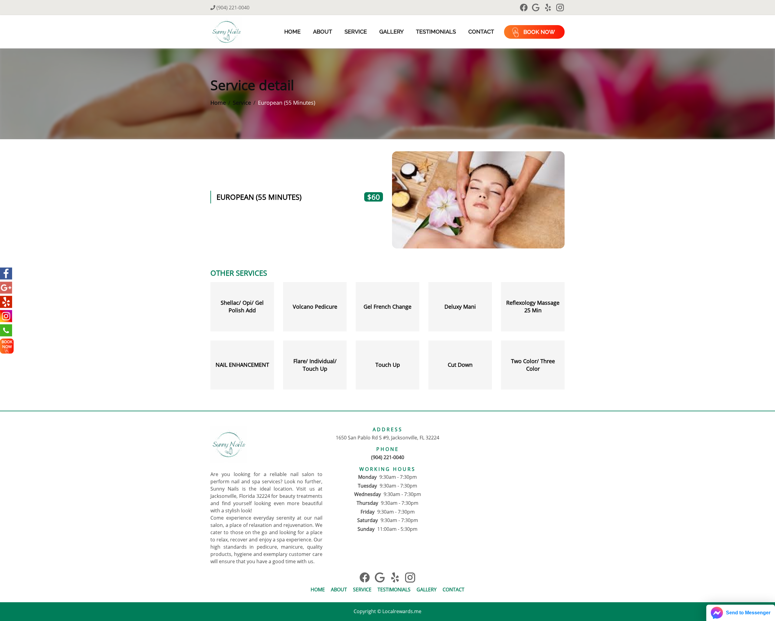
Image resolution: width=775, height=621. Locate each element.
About (322, 31)
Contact (481, 31)
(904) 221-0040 (232, 7)
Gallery (391, 31)
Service (356, 31)
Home (292, 31)
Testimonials (436, 31)
